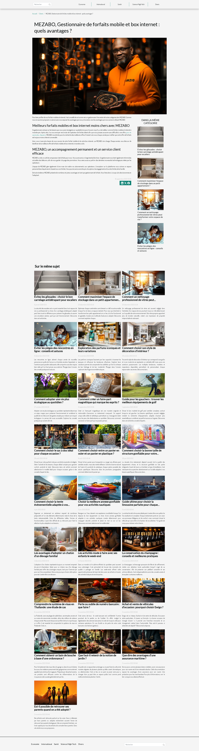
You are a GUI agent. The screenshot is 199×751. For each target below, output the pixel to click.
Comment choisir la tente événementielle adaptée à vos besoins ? (51, 504)
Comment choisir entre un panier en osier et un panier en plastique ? (98, 452)
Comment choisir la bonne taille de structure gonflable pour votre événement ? (141, 453)
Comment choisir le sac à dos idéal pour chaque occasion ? (53, 452)
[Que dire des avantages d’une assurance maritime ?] (143, 641)
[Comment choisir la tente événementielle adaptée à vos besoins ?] (55, 488)
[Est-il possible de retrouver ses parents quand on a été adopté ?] (55, 693)
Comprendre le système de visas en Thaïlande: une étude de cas (54, 605)
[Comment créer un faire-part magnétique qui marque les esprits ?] (99, 385)
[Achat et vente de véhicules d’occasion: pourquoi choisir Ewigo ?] (143, 590)
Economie (82, 4)
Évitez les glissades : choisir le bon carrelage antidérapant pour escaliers (150, 151)
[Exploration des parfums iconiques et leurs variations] (99, 334)
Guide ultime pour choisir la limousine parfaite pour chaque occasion (140, 504)
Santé (119, 4)
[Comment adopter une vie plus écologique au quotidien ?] (55, 385)
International (101, 4)
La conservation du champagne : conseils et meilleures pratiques (140, 554)
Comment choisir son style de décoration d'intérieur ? (139, 349)
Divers (157, 4)
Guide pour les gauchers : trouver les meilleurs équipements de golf (143, 401)
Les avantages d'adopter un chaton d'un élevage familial (54, 554)
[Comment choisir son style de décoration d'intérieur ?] (143, 334)
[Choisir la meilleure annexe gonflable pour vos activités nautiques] (99, 488)
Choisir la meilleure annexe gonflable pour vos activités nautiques (99, 503)
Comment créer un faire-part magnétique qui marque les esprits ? (98, 401)
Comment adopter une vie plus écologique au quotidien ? (51, 401)
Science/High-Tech (138, 4)
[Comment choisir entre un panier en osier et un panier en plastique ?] (99, 436)
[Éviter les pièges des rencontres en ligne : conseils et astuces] (150, 233)
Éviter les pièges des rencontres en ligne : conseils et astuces (150, 248)
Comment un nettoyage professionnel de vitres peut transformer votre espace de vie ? (150, 216)
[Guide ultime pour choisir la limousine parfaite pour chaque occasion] (143, 488)
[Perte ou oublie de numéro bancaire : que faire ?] (99, 590)
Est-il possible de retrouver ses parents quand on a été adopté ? (52, 708)
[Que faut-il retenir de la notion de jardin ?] (99, 641)
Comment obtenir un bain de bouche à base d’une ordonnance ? (55, 657)
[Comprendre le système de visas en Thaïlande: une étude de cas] (55, 590)
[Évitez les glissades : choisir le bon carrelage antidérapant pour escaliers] (150, 137)
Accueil (34, 14)
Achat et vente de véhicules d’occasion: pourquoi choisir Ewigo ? (142, 605)
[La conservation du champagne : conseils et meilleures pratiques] (143, 539)
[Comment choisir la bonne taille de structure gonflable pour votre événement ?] (143, 436)
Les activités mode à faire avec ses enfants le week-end (97, 554)
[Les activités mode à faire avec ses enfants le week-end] (99, 539)
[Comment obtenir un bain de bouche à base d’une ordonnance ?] (55, 641)
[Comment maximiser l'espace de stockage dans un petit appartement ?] (150, 168)
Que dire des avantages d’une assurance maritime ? (139, 657)
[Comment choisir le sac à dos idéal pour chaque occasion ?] (55, 436)
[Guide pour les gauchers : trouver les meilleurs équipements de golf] (143, 385)
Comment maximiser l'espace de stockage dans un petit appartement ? (150, 183)
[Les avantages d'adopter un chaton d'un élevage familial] (55, 539)
